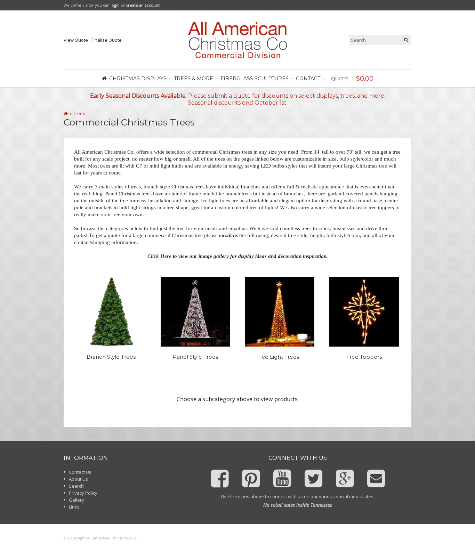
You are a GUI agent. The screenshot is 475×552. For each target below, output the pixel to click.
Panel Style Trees (195, 357)
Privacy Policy (83, 493)
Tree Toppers (364, 357)
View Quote (76, 40)
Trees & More (193, 78)
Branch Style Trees (111, 357)
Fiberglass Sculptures (254, 78)
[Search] (406, 40)
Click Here (159, 256)
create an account (143, 5)
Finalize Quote (106, 40)
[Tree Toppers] (364, 312)
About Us (78, 479)
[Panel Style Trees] (196, 312)
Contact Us (80, 472)
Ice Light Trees (279, 357)
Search (76, 486)
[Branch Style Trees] (111, 312)
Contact (308, 78)
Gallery (76, 500)
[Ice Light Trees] (280, 312)
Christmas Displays (138, 78)
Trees (79, 113)
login (115, 5)
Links (74, 507)
